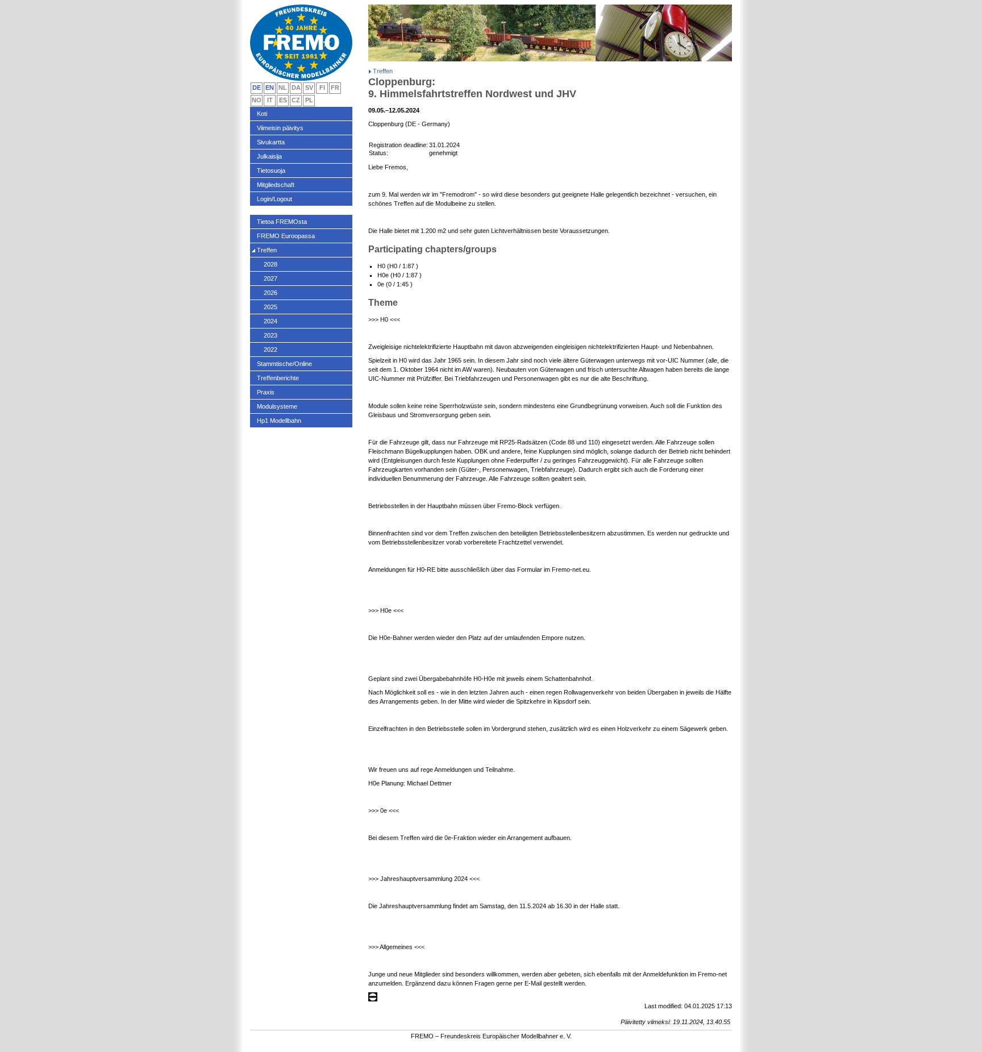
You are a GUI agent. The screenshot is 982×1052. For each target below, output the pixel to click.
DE (256, 87)
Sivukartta (271, 142)
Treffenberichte (278, 378)
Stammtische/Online (284, 363)
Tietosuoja (271, 170)
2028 (270, 264)
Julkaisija (269, 156)
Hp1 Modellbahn (279, 420)
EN (269, 87)
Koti (262, 113)
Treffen (267, 250)
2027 (270, 278)
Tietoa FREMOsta (282, 221)
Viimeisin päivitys (280, 127)
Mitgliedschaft (275, 184)
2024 (270, 321)
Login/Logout (274, 199)
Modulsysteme (277, 406)
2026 (270, 292)
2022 (270, 349)
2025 (270, 306)
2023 (270, 335)
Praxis (265, 392)
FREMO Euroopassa (286, 235)
